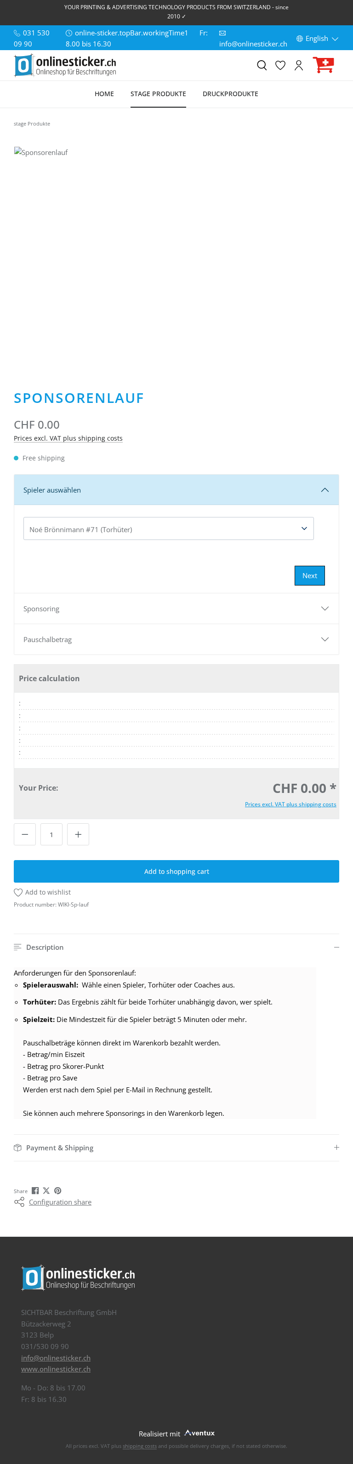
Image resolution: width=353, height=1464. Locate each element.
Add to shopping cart (176, 871)
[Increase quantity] (78, 834)
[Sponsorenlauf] (176, 255)
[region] (176, 255)
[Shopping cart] (323, 65)
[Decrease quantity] (25, 834)
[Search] (262, 65)
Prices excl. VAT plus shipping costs (68, 438)
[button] (176, 947)
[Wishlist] (280, 65)
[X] (47, 1190)
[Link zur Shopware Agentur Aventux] (198, 1431)
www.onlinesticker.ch (56, 1368)
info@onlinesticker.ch (56, 1357)
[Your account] (299, 65)
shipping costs (140, 1445)
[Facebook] (36, 1190)
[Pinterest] (58, 1190)
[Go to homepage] (65, 65)
